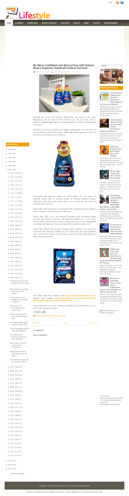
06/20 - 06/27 (14, 277)
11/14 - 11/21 (14, 197)
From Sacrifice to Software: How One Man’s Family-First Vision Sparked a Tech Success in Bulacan (111, 98)
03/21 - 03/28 (14, 415)
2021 (10, 169)
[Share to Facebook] (44, 312)
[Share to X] (41, 312)
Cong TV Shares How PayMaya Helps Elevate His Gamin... (19, 299)
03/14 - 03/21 (14, 419)
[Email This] (35, 312)
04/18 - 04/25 (14, 399)
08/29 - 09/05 (14, 241)
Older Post (92, 323)
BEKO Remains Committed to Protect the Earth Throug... (19, 291)
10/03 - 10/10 (14, 221)
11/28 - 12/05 (14, 189)
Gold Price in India (97, 492)
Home (110, 2)
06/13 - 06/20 (14, 367)
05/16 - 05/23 (14, 383)
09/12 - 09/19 (14, 233)
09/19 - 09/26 (14, 229)
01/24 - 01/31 (14, 443)
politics (96, 23)
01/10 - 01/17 (14, 451)
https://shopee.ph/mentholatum (79, 296)
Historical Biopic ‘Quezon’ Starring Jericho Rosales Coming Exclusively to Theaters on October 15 (111, 125)
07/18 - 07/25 (14, 265)
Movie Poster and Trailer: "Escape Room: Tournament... (18, 345)
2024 (10, 157)
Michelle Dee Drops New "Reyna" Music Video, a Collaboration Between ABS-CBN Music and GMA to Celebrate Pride (110, 285)
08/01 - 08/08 (14, 257)
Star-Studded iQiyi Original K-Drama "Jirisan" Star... (19, 323)
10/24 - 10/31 (14, 209)
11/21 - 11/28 (14, 193)
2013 (10, 465)
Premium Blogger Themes (74, 492)
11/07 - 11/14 (14, 201)
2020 (10, 461)
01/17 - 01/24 (14, 447)
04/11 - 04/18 (14, 403)
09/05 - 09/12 (14, 237)
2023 (10, 161)
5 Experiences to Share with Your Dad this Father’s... (19, 360)
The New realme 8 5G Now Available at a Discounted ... (19, 283)
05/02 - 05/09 (14, 391)
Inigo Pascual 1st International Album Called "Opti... (17, 308)
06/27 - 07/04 (14, 273)
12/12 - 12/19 (14, 181)
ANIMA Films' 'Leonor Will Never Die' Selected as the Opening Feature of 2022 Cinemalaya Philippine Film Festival (111, 256)
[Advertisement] (64, 43)
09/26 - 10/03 (14, 225)
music (86, 23)
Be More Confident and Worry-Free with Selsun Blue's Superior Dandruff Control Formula (63, 66)
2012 (10, 469)
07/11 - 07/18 (14, 269)
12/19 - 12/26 (14, 177)
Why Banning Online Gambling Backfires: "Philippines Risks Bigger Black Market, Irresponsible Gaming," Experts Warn (111, 202)
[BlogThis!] (38, 312)
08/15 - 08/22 (14, 249)
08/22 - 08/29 (14, 245)
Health (77, 23)
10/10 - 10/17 (14, 217)
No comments (64, 72)
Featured (65, 23)
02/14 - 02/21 (14, 435)
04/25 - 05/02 (14, 395)
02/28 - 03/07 (14, 427)
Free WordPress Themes (41, 492)
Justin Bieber (87, 492)
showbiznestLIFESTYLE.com (63, 485)
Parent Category (49, 23)
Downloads (32, 23)
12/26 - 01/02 (14, 173)
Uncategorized (110, 23)
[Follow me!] (122, 4)
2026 (10, 149)
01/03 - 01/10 (14, 455)
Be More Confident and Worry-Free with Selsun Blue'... (19, 316)
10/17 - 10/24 (14, 213)
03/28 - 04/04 (14, 411)
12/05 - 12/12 (14, 185)
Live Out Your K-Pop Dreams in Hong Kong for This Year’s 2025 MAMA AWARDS (116, 229)
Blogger (21, 473)
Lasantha (62, 492)
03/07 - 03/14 (14, 423)
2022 (10, 165)
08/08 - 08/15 (14, 253)
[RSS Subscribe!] (118, 4)
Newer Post (36, 323)
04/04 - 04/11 (14, 407)
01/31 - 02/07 (14, 439)
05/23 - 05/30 (14, 379)
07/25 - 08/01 (14, 261)
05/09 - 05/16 (14, 387)
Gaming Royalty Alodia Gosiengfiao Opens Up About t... (18, 353)
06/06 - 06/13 (14, 371)
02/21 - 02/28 (14, 431)
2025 (10, 153)
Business (19, 23)
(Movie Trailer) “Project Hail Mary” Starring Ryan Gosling (115, 174)
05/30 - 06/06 (14, 375)
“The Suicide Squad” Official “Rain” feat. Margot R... (19, 329)
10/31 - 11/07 (14, 205)
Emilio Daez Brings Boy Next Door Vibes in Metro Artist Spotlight (116, 151)
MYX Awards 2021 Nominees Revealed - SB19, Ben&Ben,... (18, 337)
